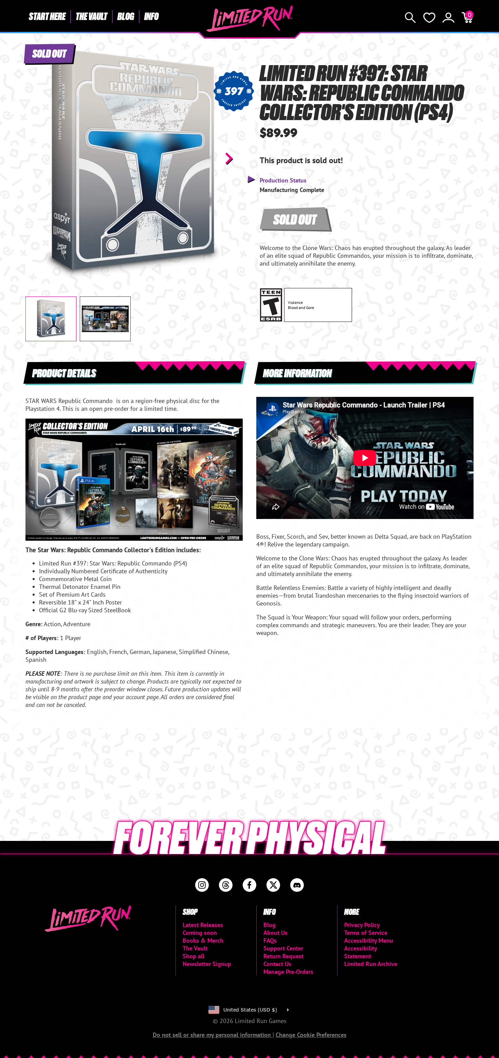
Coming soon (200, 933)
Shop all (193, 956)
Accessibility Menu (368, 940)
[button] (36, 158)
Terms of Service (365, 933)
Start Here (47, 16)
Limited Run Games (249, 18)
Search (410, 17)
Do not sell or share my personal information (213, 1035)
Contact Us (277, 964)
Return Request (283, 956)
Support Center (283, 948)
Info (151, 16)
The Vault (91, 16)
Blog (125, 16)
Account (448, 17)
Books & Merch (203, 940)
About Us (275, 933)
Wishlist (429, 17)
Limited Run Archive (370, 964)
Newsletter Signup (207, 964)
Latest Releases (203, 925)
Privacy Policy (362, 925)
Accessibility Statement (360, 952)
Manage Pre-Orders (288, 972)
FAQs (270, 940)
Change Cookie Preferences (311, 1035)
